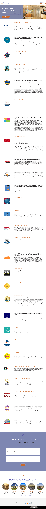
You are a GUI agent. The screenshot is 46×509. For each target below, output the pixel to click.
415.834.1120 (17, 502)
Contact (38, 3)
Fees (35, 3)
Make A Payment (32, 3)
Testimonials (20, 3)
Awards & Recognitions (26, 3)
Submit (23, 464)
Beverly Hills (14, 491)
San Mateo (23, 491)
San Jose (31, 491)
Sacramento (40, 491)
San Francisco (6, 491)
